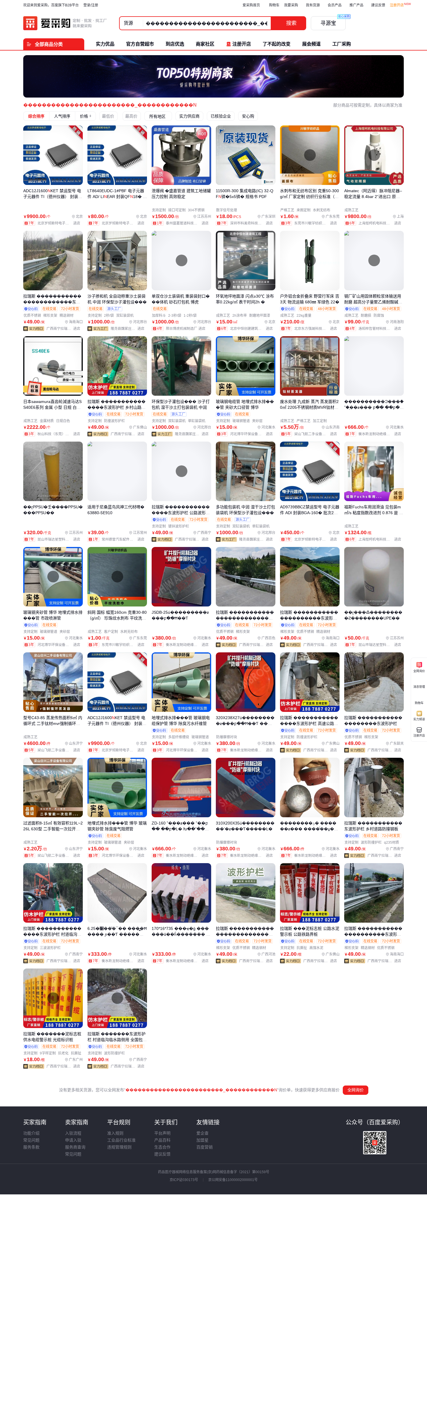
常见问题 (31, 1140)
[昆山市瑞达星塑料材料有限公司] (60, 539)
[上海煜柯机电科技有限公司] (381, 223)
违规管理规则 (119, 1147)
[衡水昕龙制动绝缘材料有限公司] (381, 434)
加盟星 (202, 1140)
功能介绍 (31, 1133)
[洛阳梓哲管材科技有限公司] (381, 328)
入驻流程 (73, 1133)
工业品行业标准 (121, 1140)
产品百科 (162, 1140)
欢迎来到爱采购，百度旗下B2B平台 (51, 5)
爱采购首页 (251, 5)
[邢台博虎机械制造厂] (187, 328)
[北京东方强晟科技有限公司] (317, 328)
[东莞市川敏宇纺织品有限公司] (317, 223)
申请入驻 (73, 1140)
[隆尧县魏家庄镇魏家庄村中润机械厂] (129, 328)
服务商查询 (75, 1147)
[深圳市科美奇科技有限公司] (252, 223)
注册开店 (397, 5)
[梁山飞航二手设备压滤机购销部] (317, 434)
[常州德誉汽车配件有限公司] (124, 539)
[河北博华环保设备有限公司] (252, 434)
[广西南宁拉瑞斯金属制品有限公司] (64, 328)
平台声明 (162, 1133)
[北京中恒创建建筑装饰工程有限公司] (252, 328)
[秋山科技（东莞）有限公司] (60, 434)
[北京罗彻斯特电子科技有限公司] (60, 223)
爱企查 (202, 1133)
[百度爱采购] (65, 23)
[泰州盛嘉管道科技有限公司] (188, 223)
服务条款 (31, 1147)
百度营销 (204, 1147)
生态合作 (162, 1147)
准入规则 (115, 1133)
